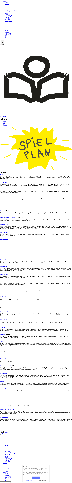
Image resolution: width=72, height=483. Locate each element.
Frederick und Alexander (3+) (5, 189)
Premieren (6, 3)
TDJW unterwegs (5, 125)
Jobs (5, 36)
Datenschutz (5, 425)
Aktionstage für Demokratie (9, 9)
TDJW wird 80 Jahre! (8, 8)
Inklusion (6, 28)
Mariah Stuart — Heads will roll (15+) (7, 409)
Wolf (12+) (2, 341)
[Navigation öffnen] (0, 44)
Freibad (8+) (2, 303)
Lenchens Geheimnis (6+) (4, 274)
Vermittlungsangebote (8, 21)
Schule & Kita (5, 20)
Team (5, 31)
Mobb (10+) (2, 334)
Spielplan (4, 1)
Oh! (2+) (1, 174)
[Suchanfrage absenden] (10, 482)
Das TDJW (6, 30)
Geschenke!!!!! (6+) (3, 252)
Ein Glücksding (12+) (4, 349)
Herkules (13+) (3, 358)
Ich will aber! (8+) (3, 296)
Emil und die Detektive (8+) (5, 311)
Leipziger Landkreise (8, 16)
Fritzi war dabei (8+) (4, 319)
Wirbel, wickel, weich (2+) (5, 182)
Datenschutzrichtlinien (27, 474)
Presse (4, 428)
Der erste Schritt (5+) (4, 224)
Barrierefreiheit (5, 426)
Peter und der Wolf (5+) (4, 232)
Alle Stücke (7, 4)
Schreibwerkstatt (7, 18)
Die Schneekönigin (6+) (4, 266)
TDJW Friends (7, 19)
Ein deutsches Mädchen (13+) (5, 365)
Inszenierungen (7, 14)
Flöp (5, 37)
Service (4, 466)
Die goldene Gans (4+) (4, 202)
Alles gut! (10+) (3, 327)
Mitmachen (4, 12)
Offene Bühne (7, 17)
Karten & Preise (7, 24)
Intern (3, 429)
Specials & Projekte (6, 449)
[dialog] (36, 473)
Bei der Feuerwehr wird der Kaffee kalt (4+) (8, 217)
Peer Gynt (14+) (3, 381)
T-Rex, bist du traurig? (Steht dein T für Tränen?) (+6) (10, 281)
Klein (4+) (2, 210)
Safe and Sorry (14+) (4, 388)
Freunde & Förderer (8, 34)
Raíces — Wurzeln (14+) (4, 373)
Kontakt (6, 26)
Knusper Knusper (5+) (4, 239)
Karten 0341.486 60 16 (8, 432)
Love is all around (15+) (4, 417)
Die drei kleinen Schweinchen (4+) (6, 196)
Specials (6, 7)
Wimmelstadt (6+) (3, 259)
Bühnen (6, 35)
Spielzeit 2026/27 (7, 5)
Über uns (4, 29)
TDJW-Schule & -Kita (8, 22)
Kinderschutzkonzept (8, 33)
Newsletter (4, 427)
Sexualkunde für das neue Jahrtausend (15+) (8, 401)
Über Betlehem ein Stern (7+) (5, 288)
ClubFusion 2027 (7, 11)
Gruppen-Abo (7, 25)
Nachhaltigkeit (7, 32)
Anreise (6, 27)
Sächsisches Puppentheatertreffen (10, 10)
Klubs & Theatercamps (8, 15)
